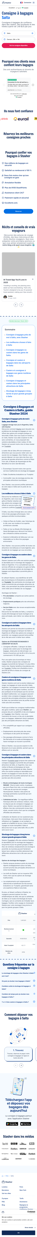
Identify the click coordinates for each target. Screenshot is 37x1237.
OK (19, 1233)
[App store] (25, 1124)
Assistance (23, 1202)
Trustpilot (7, 446)
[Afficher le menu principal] (34, 3)
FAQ (3, 1202)
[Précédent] (16, 305)
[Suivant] (21, 305)
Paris (21, 1187)
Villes (7, 1176)
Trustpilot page (13, 760)
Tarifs (22, 1198)
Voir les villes (6, 1193)
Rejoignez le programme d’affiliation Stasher (26, 1207)
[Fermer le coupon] (34, 497)
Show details (29, 1227)
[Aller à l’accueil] (6, 2)
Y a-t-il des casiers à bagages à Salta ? (15, 1002)
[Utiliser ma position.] (32, 33)
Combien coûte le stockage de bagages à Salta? (16, 987)
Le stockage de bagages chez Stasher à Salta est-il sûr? (17, 974)
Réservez (18, 211)
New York (23, 1190)
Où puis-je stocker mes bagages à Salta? (16, 981)
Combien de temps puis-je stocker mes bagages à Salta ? (15, 995)
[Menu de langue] (21, 3)
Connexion (27, 2)
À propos (5, 1198)
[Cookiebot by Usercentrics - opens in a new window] (27, 1212)
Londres (4, 1187)
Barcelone (5, 1190)
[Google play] (12, 1124)
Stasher (18, 429)
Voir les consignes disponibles (19, 45)
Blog (3, 1205)
